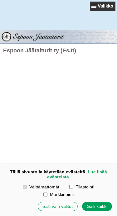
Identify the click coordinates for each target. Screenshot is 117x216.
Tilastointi (85, 186)
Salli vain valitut (57, 206)
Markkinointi (61, 194)
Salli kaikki (97, 206)
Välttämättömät (44, 186)
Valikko (105, 5)
